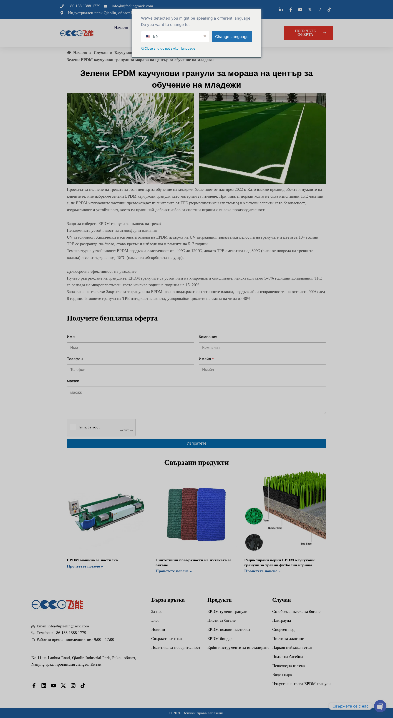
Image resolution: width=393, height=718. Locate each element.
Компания (208, 337)
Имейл (206, 359)
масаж (73, 381)
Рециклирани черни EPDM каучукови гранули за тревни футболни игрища (279, 562)
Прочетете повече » (85, 566)
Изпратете (197, 443)
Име (71, 337)
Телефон (75, 359)
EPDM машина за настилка (92, 560)
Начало (121, 27)
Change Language (232, 36)
